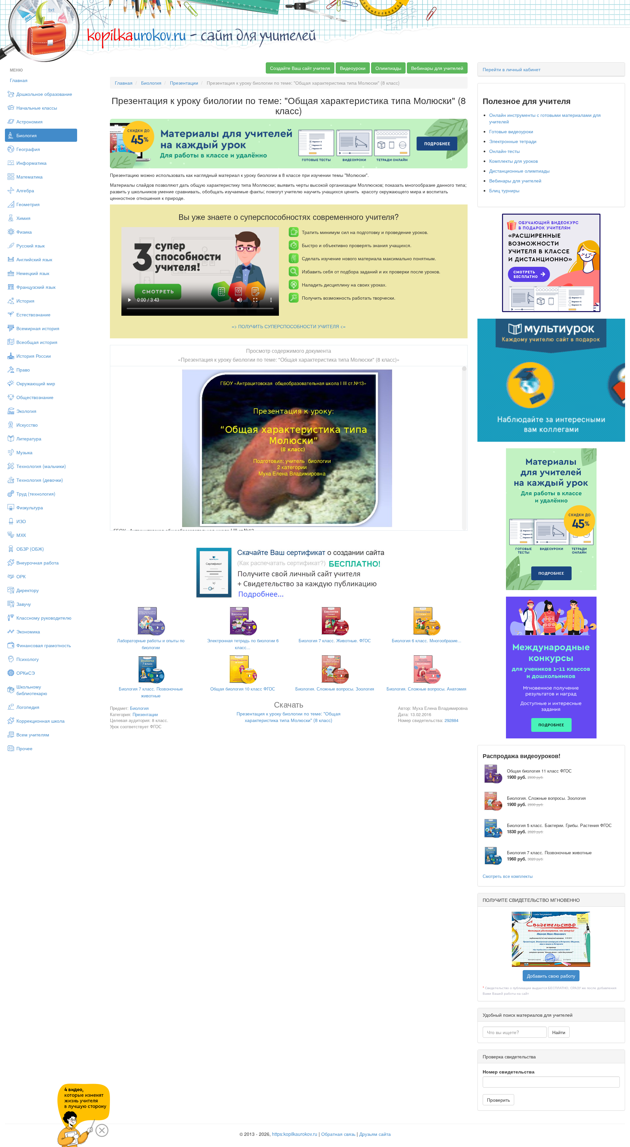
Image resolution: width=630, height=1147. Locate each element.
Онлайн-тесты (504, 151)
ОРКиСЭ (25, 672)
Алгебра (25, 190)
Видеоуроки (353, 68)
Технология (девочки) (39, 480)
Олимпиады (388, 68)
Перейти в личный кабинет (511, 69)
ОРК (21, 576)
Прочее (24, 748)
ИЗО (21, 521)
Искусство (27, 424)
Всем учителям (32, 734)
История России (33, 355)
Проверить (498, 1099)
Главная (19, 80)
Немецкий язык (32, 273)
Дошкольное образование (44, 94)
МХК (21, 535)
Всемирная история (37, 328)
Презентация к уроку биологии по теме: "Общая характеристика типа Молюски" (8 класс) (289, 712)
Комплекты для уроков (513, 161)
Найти (558, 1032)
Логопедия (27, 707)
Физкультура (29, 507)
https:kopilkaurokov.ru (294, 1134)
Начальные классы (36, 107)
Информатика (31, 162)
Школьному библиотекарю (31, 689)
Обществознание (34, 397)
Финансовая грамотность (43, 645)
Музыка (24, 452)
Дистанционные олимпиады (519, 170)
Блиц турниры (504, 190)
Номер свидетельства (509, 1071)
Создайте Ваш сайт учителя (300, 68)
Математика (29, 176)
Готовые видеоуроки (511, 131)
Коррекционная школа (40, 720)
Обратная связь (338, 1134)
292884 (451, 720)
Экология (26, 411)
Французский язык (35, 287)
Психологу (27, 659)
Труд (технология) (35, 493)
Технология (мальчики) (41, 466)
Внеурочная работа (37, 562)
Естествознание (33, 314)
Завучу (23, 604)
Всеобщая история (36, 342)
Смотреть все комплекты (508, 876)
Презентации (184, 82)
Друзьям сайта (375, 1134)
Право (23, 369)
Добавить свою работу (551, 975)
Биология (26, 135)
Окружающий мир (35, 383)
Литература (28, 438)
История (25, 300)
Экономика (28, 631)
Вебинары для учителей (437, 68)
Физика (24, 231)
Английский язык (34, 259)
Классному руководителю (44, 617)
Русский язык (30, 245)
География (28, 149)
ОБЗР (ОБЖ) (30, 548)
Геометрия (28, 204)
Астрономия (29, 121)
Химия (23, 218)
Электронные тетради (512, 141)
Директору (27, 590)
